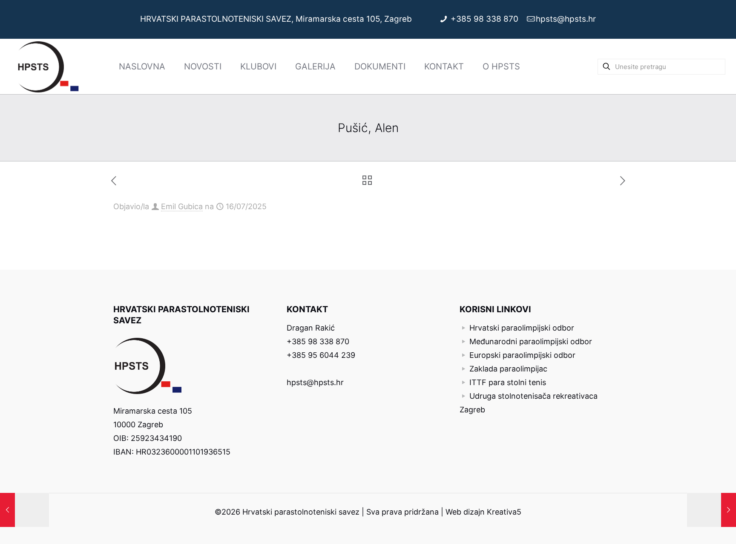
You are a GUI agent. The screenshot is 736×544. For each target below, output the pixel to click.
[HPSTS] (48, 66)
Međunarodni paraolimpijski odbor (530, 341)
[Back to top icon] (695, 526)
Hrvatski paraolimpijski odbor (521, 327)
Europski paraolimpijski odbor (522, 355)
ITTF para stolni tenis (507, 382)
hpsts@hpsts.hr (566, 19)
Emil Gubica (182, 206)
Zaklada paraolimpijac (508, 368)
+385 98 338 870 (485, 19)
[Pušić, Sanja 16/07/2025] (24, 510)
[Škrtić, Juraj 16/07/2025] (711, 510)
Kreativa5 (504, 511)
